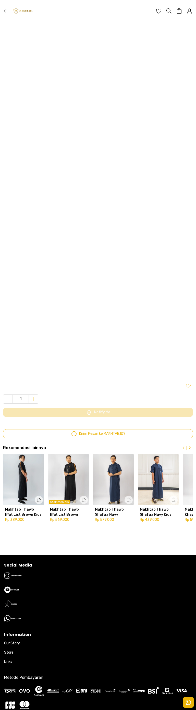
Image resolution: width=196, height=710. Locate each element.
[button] (158, 11)
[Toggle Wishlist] (188, 385)
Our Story (12, 643)
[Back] (6, 11)
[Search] (169, 11)
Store (9, 652)
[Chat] (188, 702)
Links (8, 661)
